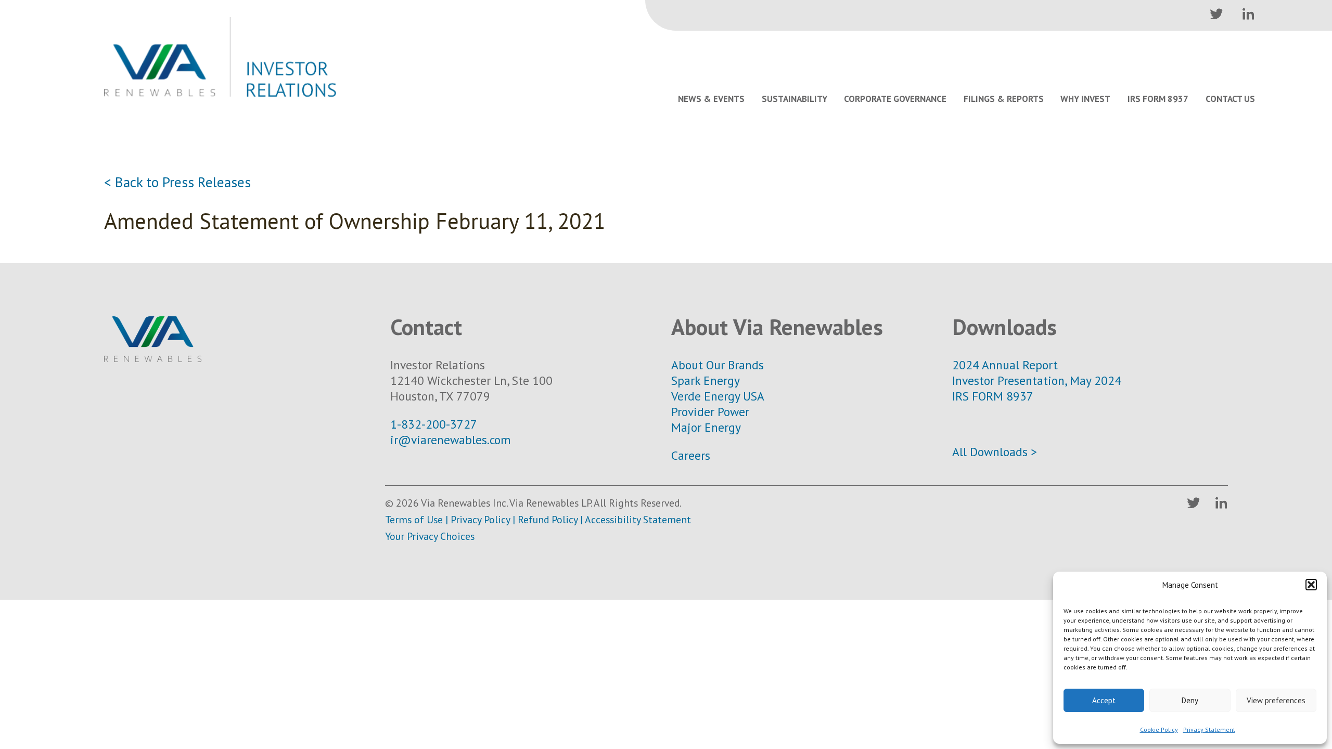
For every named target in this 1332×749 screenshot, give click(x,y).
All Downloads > (994, 451)
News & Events (711, 99)
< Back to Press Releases (177, 182)
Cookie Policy (1159, 729)
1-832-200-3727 (433, 424)
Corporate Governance (895, 99)
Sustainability (794, 99)
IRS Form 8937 (1158, 99)
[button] (1311, 584)
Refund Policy (548, 519)
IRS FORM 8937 (992, 396)
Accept (1104, 700)
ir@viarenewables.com (450, 439)
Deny (1190, 700)
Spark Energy (705, 380)
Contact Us (1230, 99)
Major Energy (706, 427)
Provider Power (710, 411)
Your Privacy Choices (430, 536)
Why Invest (1085, 99)
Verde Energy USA (717, 396)
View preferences (1276, 700)
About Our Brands (717, 364)
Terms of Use (414, 519)
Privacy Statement (1209, 729)
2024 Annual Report (1005, 364)
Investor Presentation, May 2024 (1036, 380)
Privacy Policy (480, 519)
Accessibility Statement (638, 519)
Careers (690, 455)
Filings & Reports (1004, 99)
